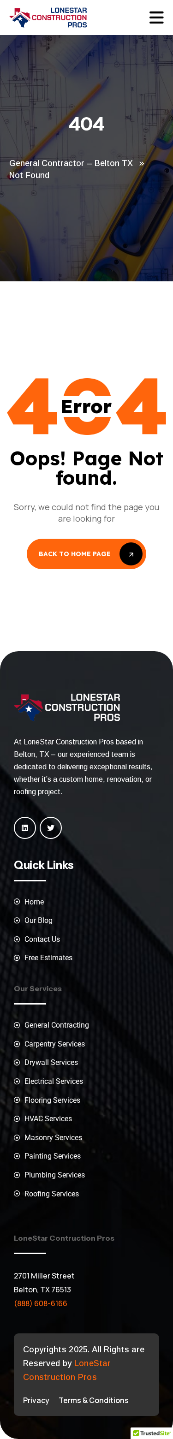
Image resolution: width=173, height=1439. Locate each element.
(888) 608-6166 (40, 1303)
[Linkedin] (25, 828)
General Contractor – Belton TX (71, 163)
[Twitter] (51, 828)
